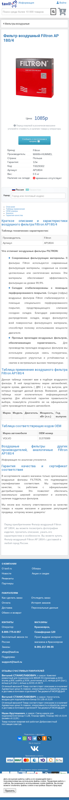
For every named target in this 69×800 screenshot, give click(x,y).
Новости (6, 573)
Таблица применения (15, 209)
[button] (62, 49)
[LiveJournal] (49, 738)
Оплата (6, 602)
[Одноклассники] (44, 738)
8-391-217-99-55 (44, 646)
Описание (10, 207)
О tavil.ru (7, 568)
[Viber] (29, 738)
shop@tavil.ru (10, 651)
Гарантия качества (14, 215)
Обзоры (36, 568)
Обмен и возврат (11, 612)
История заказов (40, 602)
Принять (10, 790)
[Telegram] (34, 738)
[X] (39, 738)
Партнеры (7, 583)
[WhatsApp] (24, 738)
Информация (26, 2)
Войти (62, 2)
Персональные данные (44, 607)
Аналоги (9, 213)
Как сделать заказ (12, 597)
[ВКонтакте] (20, 738)
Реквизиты (8, 578)
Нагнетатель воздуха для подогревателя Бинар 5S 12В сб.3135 (31, 698)
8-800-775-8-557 (11, 631)
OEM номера (12, 211)
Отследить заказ (40, 597)
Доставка (7, 607)
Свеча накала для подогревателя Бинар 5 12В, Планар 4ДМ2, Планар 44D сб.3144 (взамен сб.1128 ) (34, 716)
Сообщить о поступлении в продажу (34, 140)
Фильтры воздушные (17, 23)
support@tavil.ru (12, 661)
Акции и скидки (40, 573)
